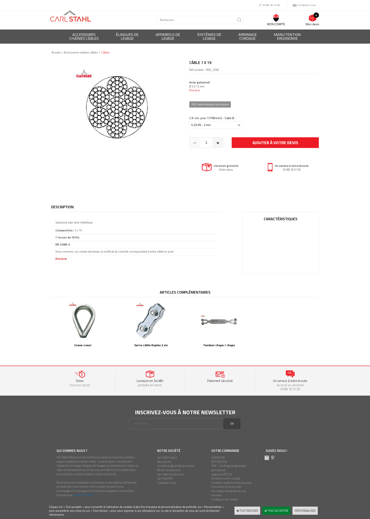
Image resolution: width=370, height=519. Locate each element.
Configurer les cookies (224, 499)
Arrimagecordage (247, 36)
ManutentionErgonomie (287, 36)
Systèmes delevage (209, 36)
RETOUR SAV (219, 462)
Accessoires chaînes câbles (81, 52)
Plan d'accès (164, 462)
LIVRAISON (218, 457)
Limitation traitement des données (231, 483)
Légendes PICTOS (221, 474)
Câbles (105, 52)
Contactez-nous (166, 483)
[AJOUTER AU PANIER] (275, 142)
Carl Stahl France (167, 457)
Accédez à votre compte (225, 478)
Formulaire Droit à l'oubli (226, 487)
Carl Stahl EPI (165, 478)
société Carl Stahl (83, 495)
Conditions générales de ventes (175, 466)
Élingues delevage (127, 36)
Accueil (56, 52)
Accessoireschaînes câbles (84, 36)
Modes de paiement (169, 470)
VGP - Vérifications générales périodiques (228, 468)
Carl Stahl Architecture (170, 474)
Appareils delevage (168, 36)
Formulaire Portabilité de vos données (228, 493)
